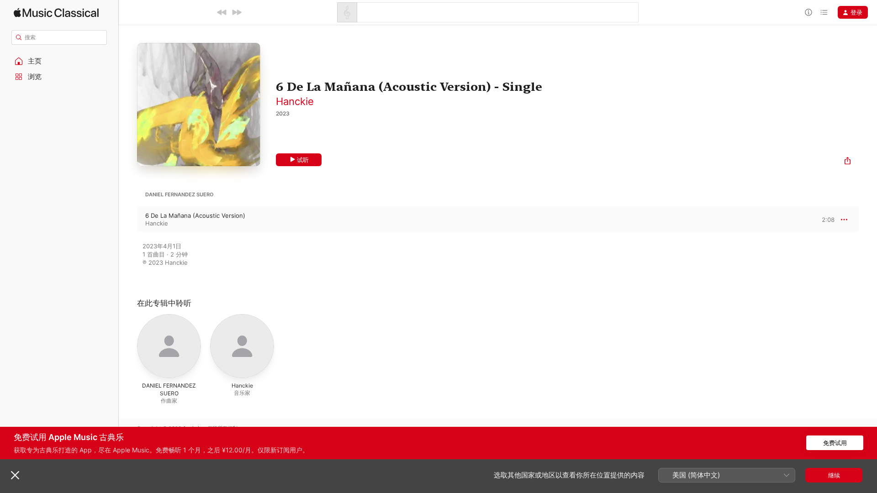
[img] (56, 12)
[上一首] (222, 12)
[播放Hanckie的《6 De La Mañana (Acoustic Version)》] (128, 219)
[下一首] (236, 12)
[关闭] (15, 475)
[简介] (808, 12)
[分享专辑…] (848, 161)
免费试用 (835, 442)
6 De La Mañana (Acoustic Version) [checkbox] (195, 215)
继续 (834, 475)
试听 (303, 159)
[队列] (824, 12)
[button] (59, 61)
